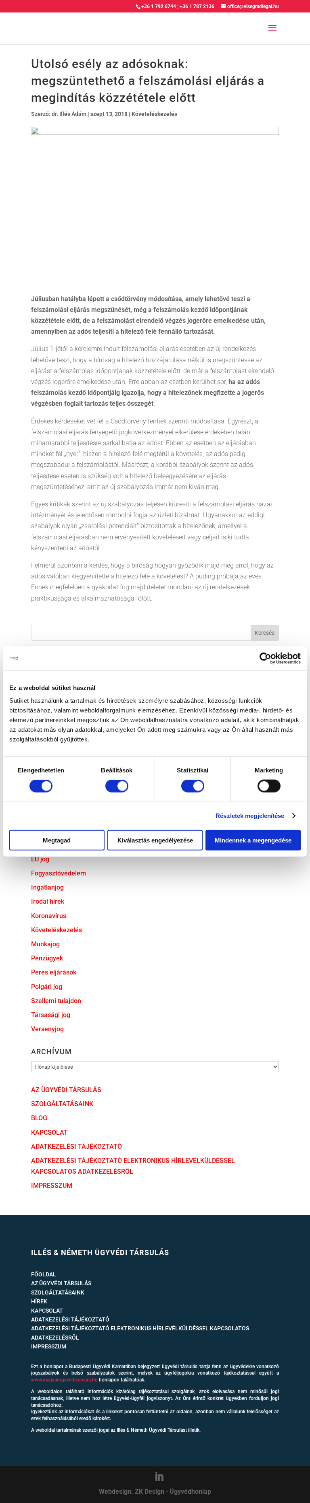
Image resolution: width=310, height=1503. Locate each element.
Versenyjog (47, 1029)
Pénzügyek (47, 958)
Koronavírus (48, 916)
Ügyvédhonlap (190, 1491)
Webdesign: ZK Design (131, 1491)
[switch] (116, 786)
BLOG (39, 1118)
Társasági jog (50, 1015)
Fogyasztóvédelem (58, 873)
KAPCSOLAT (49, 1132)
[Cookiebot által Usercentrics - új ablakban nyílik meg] (265, 658)
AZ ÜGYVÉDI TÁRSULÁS (66, 1090)
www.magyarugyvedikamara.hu (64, 1380)
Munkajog (45, 944)
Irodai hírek (47, 901)
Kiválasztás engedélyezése (155, 839)
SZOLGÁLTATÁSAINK (62, 1104)
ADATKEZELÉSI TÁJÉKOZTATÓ (76, 1146)
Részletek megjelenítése (250, 815)
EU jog (40, 859)
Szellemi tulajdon (56, 1001)
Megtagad (57, 839)
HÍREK (39, 1301)
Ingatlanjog (47, 887)
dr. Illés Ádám (69, 114)
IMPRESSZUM (51, 1185)
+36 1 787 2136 (197, 6)
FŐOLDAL (43, 1274)
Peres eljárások (53, 972)
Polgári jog (46, 987)
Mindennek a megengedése (253, 839)
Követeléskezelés (154, 114)
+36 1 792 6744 (158, 6)
